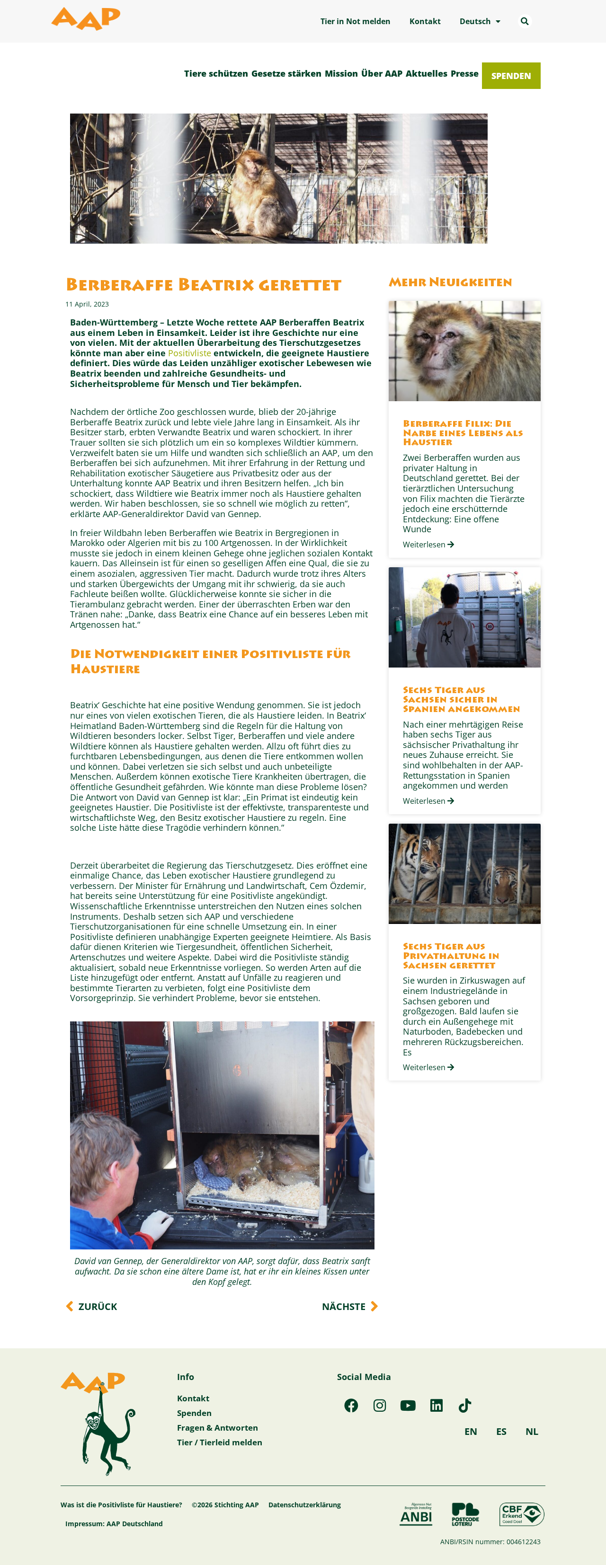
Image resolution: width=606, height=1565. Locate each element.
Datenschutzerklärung (304, 1504)
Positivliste (191, 353)
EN (470, 1431)
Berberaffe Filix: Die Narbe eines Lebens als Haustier (463, 434)
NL (532, 1431)
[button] (525, 21)
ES (501, 1431)
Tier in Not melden (356, 21)
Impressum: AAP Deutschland (114, 1523)
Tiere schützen (216, 73)
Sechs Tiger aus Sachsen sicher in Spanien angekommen (461, 700)
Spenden (511, 75)
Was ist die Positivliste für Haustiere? (121, 1504)
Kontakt (425, 21)
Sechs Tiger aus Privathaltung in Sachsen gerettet (451, 957)
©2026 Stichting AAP (225, 1504)
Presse (465, 73)
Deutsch (475, 21)
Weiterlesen (425, 544)
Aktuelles (426, 73)
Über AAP (381, 73)
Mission (341, 73)
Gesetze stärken (286, 73)
